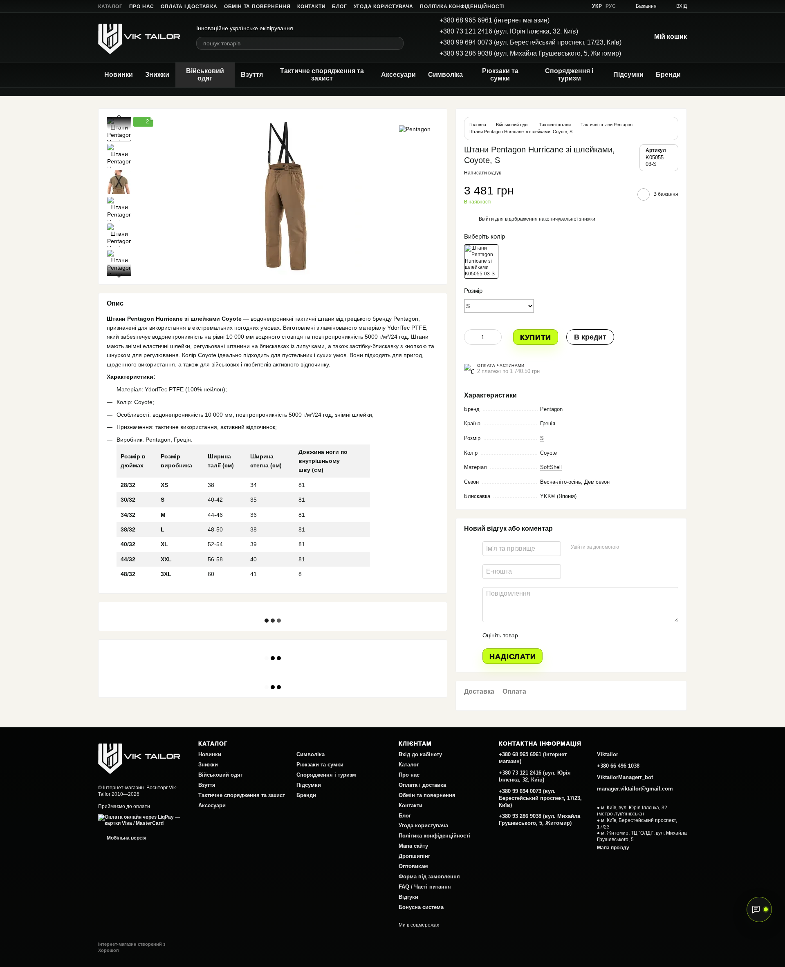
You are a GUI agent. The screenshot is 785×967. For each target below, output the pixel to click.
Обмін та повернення (257, 6)
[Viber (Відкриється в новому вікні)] (579, 6)
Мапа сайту (413, 846)
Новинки (118, 74)
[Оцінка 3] (557, 635)
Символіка (445, 74)
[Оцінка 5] (583, 635)
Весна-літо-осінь (560, 482)
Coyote (548, 453)
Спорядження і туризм (569, 74)
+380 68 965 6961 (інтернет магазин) (495, 20)
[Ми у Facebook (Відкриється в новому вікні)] (539, 6)
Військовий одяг (205, 74)
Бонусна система (421, 907)
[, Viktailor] (139, 756)
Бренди (668, 74)
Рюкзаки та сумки (500, 74)
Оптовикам (413, 866)
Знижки (157, 74)
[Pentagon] (415, 129)
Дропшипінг (414, 856)
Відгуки (408, 897)
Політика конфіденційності (462, 6)
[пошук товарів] (397, 43)
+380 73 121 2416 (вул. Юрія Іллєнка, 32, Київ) (509, 31)
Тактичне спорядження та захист (322, 74)
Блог (339, 6)
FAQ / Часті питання (425, 887)
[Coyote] (481, 261)
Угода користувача (384, 6)
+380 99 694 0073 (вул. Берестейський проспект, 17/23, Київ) (530, 42)
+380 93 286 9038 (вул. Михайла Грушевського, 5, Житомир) (530, 53)
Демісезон (597, 482)
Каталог (110, 6)
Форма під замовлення (429, 876)
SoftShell (551, 467)
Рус (611, 6)
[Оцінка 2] (544, 635)
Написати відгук (482, 173)
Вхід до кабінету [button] (420, 754)
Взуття (252, 74)
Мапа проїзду (613, 848)
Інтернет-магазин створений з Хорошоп (131, 947)
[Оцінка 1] (531, 635)
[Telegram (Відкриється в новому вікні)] (569, 6)
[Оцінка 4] (570, 635)
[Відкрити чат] (759, 909)
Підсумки (628, 74)
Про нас (142, 6)
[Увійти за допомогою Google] (641, 547)
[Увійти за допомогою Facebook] (628, 547)
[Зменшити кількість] (470, 337)
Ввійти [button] (486, 219)
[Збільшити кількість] (495, 337)
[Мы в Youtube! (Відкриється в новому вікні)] (549, 6)
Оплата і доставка (189, 6)
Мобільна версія (125, 838)
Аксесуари (398, 74)
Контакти (311, 6)
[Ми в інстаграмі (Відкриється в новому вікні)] (559, 6)
